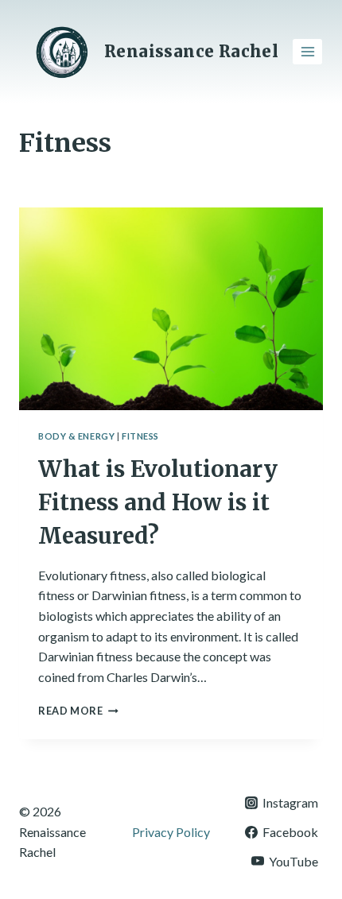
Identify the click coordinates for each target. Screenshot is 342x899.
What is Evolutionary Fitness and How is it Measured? (158, 502)
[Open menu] (307, 51)
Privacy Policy (171, 831)
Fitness (140, 436)
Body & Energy (76, 436)
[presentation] (171, 308)
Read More (78, 710)
